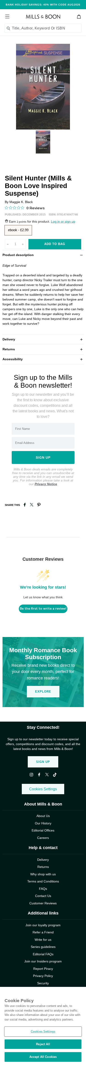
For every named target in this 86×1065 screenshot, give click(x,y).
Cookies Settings (43, 789)
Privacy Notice (46, 484)
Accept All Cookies (43, 1057)
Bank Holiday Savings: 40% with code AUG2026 (43, 4)
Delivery (43, 339)
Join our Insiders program (43, 961)
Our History (43, 823)
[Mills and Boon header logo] (43, 17)
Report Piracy (43, 969)
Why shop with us (43, 874)
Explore (43, 691)
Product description (43, 255)
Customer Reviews (43, 903)
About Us (43, 816)
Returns (43, 349)
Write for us (43, 939)
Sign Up (43, 762)
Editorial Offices (43, 830)
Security (43, 983)
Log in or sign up (63, 221)
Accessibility (43, 359)
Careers (43, 838)
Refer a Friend (43, 932)
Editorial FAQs (43, 954)
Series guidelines (43, 947)
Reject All (43, 1044)
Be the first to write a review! (43, 608)
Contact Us (43, 896)
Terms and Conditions (43, 881)
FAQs (43, 889)
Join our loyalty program (43, 925)
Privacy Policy (43, 976)
